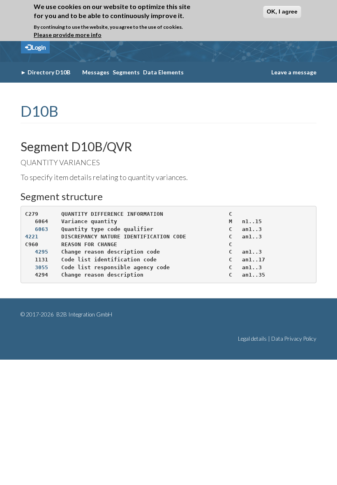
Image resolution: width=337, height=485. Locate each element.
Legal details (252, 338)
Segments (126, 72)
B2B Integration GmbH (83, 314)
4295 (41, 252)
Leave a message (293, 72)
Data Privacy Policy (293, 338)
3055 (41, 267)
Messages (95, 72)
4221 (31, 236)
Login (38, 47)
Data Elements (163, 72)
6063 (41, 229)
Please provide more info (68, 34)
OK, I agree (282, 11)
